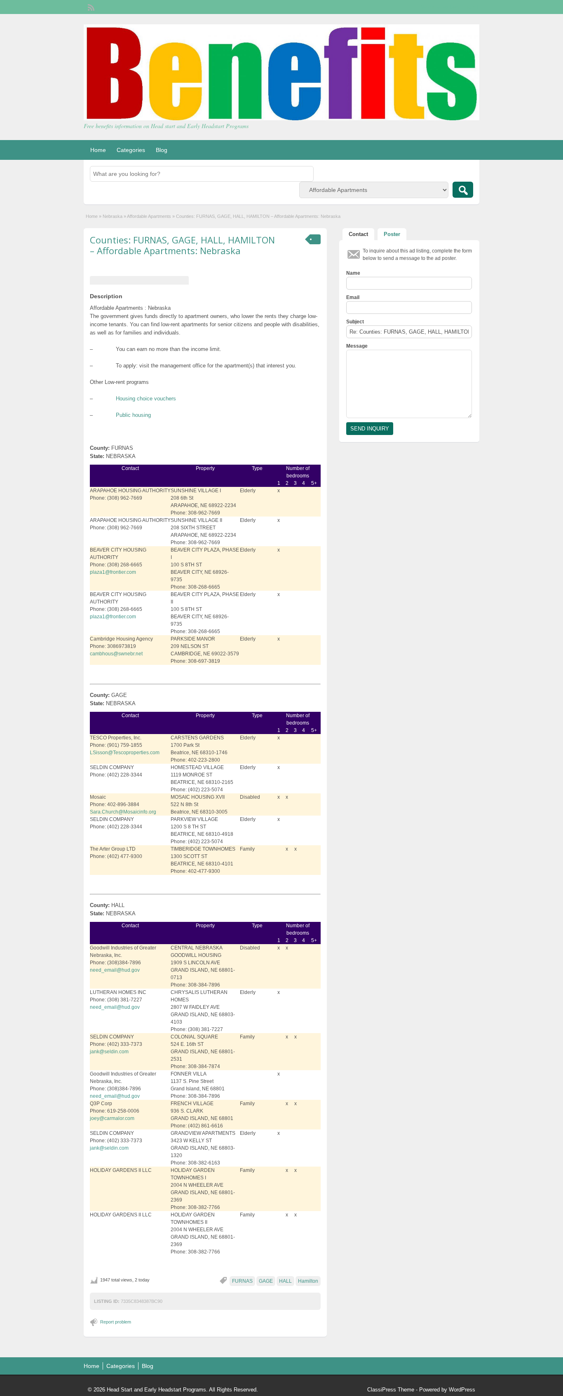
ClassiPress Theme (390, 1390)
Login (469, 7)
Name (353, 273)
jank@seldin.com (109, 1052)
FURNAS (242, 1281)
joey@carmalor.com (112, 1118)
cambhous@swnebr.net (116, 654)
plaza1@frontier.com (113, 572)
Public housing (133, 415)
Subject (355, 322)
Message (357, 346)
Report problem (115, 1321)
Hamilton (308, 1281)
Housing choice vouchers (146, 398)
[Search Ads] (463, 190)
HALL (285, 1281)
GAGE (266, 1281)
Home (98, 150)
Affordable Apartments (149, 216)
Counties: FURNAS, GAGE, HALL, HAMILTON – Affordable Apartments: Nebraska (182, 245)
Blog (161, 150)
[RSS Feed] (90, 6)
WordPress (462, 1390)
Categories (131, 150)
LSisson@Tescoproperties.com (125, 752)
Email (352, 297)
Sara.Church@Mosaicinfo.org (123, 812)
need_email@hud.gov (115, 970)
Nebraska (112, 216)
